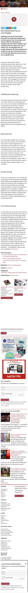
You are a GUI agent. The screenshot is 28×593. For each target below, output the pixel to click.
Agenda (2, 493)
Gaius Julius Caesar (5, 505)
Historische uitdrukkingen (7, 532)
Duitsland (3, 518)
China (2, 521)
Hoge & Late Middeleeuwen (4, 543)
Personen (3, 500)
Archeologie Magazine (6, 559)
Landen (3, 513)
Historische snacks (6, 526)
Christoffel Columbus (6, 504)
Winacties (3, 496)
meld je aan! (19, 496)
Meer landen (4, 523)
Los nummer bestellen (6, 557)
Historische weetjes (5, 533)
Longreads (3, 495)
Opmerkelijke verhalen (6, 535)
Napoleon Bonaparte (5, 508)
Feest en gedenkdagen (14, 265)
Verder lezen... (5, 432)
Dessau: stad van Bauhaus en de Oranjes (19, 435)
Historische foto (4, 529)
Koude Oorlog (14, 275)
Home (2, 12)
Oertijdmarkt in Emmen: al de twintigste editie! (18, 469)
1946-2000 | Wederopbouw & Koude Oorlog (13, 272)
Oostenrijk (15, 249)
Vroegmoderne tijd (5, 547)
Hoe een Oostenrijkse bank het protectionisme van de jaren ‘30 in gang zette (14, 260)
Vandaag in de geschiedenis (4, 489)
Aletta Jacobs (4, 502)
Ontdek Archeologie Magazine (7, 287)
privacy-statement (5, 405)
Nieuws (8, 12)
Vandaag (3, 486)
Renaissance (4, 545)
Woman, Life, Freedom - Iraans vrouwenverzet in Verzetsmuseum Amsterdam (19, 453)
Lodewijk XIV (4, 510)
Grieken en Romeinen (6, 541)
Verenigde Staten (5, 520)
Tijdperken (4, 538)
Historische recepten (6, 530)
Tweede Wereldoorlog (6, 548)
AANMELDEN (18, 294)
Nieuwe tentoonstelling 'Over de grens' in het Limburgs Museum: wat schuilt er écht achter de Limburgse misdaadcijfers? (19, 417)
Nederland (3, 515)
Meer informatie (6, 298)
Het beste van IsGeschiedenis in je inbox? (20, 288)
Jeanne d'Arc (4, 507)
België (2, 517)
